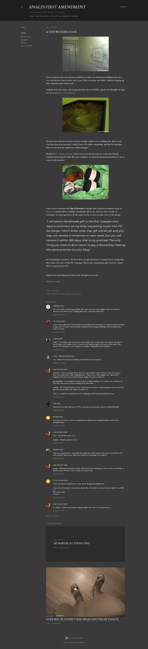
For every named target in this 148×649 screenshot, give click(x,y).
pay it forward (26, 46)
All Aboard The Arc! (69, 16)
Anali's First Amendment (57, 7)
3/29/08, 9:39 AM (58, 397)
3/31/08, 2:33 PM (58, 458)
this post (50, 211)
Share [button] (23, 27)
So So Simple (58, 480)
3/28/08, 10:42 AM (59, 363)
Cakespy (56, 306)
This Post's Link (53, 281)
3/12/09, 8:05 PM (58, 511)
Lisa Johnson (58, 369)
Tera (54, 403)
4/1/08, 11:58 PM (58, 474)
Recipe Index (42, 16)
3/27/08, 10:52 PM (59, 315)
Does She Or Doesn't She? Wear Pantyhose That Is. (82, 619)
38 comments (64, 547)
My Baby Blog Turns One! (72, 543)
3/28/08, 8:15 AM (58, 349)
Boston (24, 43)
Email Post (55, 290)
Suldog (56, 339)
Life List (54, 16)
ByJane (56, 450)
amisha (56, 417)
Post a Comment (52, 516)
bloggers (24, 40)
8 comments (56, 623)
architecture (26, 37)
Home (32, 16)
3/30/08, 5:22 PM (59, 425)
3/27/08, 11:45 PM (58, 332)
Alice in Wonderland (66, 93)
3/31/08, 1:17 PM (58, 443)
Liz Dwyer (57, 321)
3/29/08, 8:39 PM (59, 410)
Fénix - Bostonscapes (61, 356)
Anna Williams (80, 642)
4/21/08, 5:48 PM (58, 497)
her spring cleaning (64, 154)
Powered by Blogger (76, 638)
